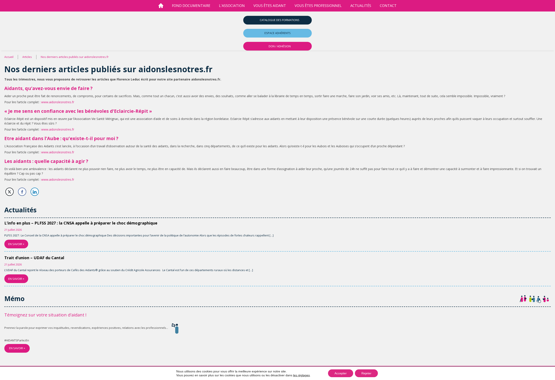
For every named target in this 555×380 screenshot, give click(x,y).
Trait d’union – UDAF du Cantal (34, 257)
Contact (388, 5)
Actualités (360, 5)
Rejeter (366, 373)
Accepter (341, 373)
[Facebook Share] (22, 192)
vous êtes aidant (269, 5)
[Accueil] (161, 5)
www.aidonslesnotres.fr (57, 102)
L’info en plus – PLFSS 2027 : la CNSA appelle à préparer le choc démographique (80, 223)
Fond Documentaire (191, 5)
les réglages (301, 375)
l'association (232, 5)
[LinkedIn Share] (35, 192)
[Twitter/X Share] (9, 192)
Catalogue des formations (279, 20)
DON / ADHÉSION (280, 46)
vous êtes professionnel (318, 5)
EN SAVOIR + (16, 244)
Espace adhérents (277, 33)
